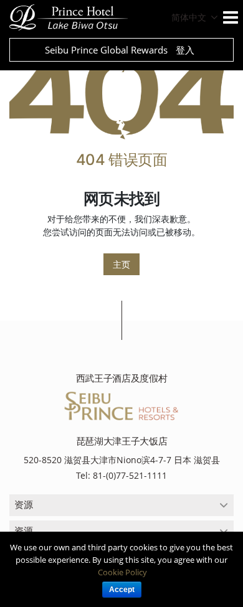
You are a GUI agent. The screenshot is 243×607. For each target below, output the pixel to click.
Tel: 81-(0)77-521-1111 (121, 475)
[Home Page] (121, 94)
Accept (122, 589)
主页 (121, 264)
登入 (185, 50)
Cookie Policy (122, 572)
